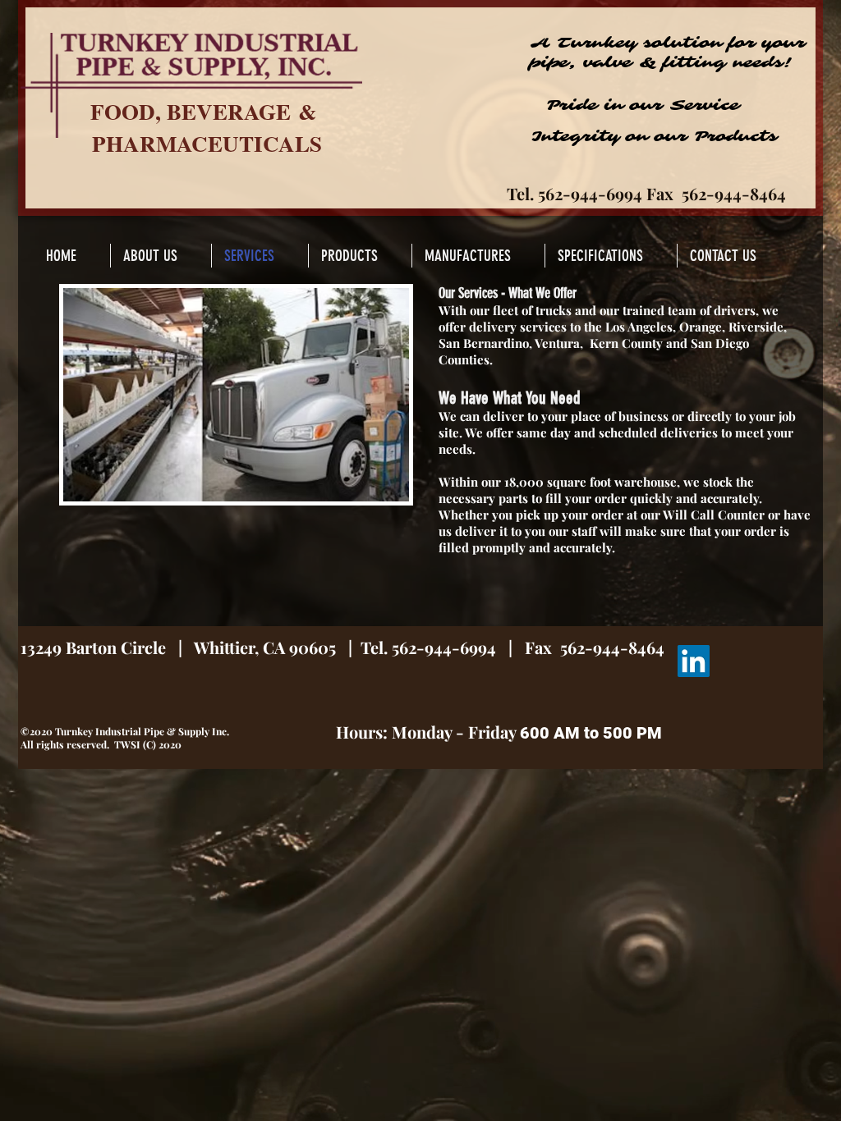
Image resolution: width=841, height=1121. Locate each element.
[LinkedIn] (694, 661)
